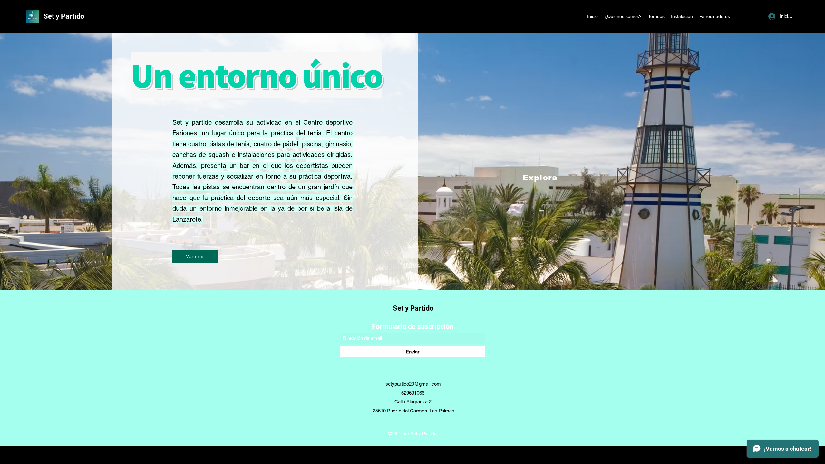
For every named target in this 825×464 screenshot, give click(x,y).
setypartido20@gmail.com (413, 384)
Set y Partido (64, 16)
